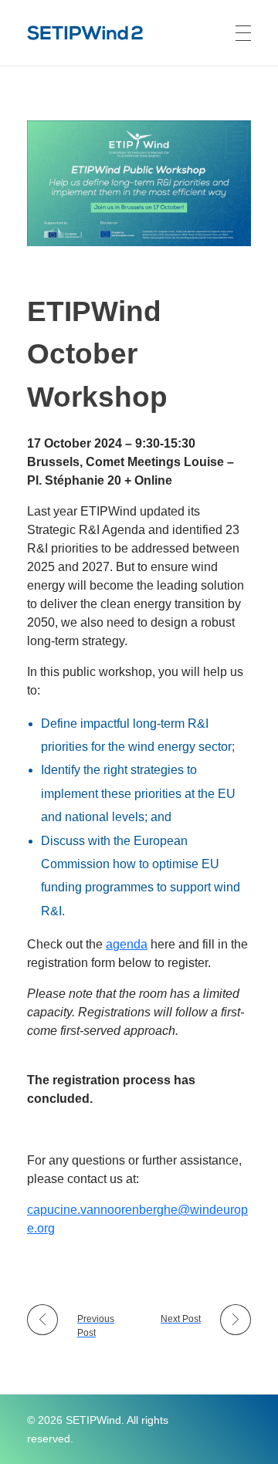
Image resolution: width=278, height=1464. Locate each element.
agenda (126, 944)
